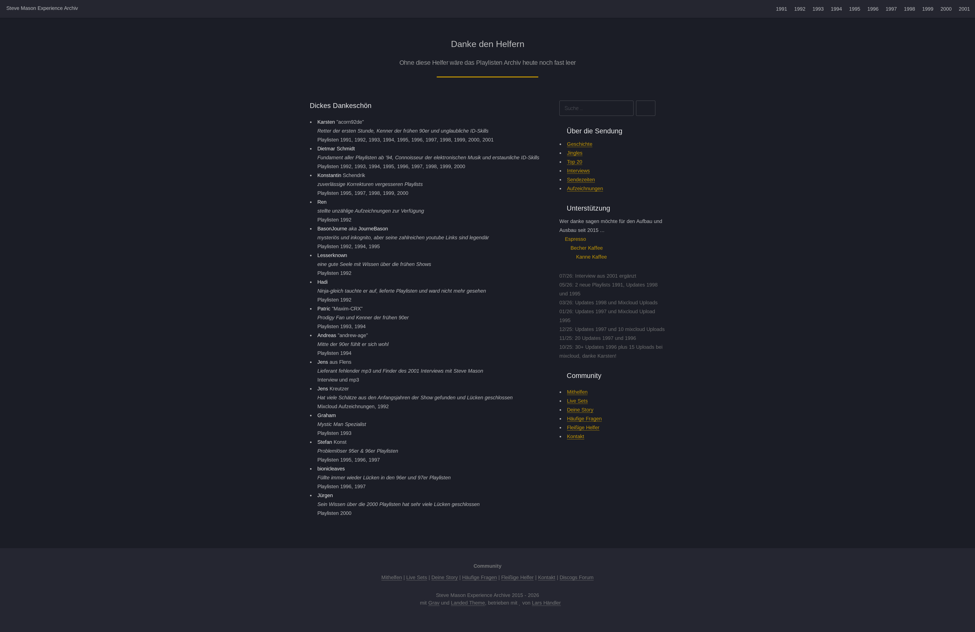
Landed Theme (468, 603)
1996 (873, 9)
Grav (434, 603)
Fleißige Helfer (583, 427)
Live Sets (577, 401)
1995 (854, 9)
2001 (964, 9)
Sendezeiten (581, 179)
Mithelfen (577, 392)
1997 (891, 9)
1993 (818, 9)
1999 (927, 9)
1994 (836, 9)
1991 (781, 9)
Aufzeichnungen (585, 188)
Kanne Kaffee (591, 257)
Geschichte (579, 144)
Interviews (578, 170)
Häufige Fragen (584, 418)
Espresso (574, 239)
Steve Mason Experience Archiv (42, 8)
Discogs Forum (577, 577)
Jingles (574, 153)
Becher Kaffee (586, 248)
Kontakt (575, 436)
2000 (946, 9)
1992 (799, 9)
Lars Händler (546, 603)
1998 (909, 9)
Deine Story (580, 410)
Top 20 (574, 162)
